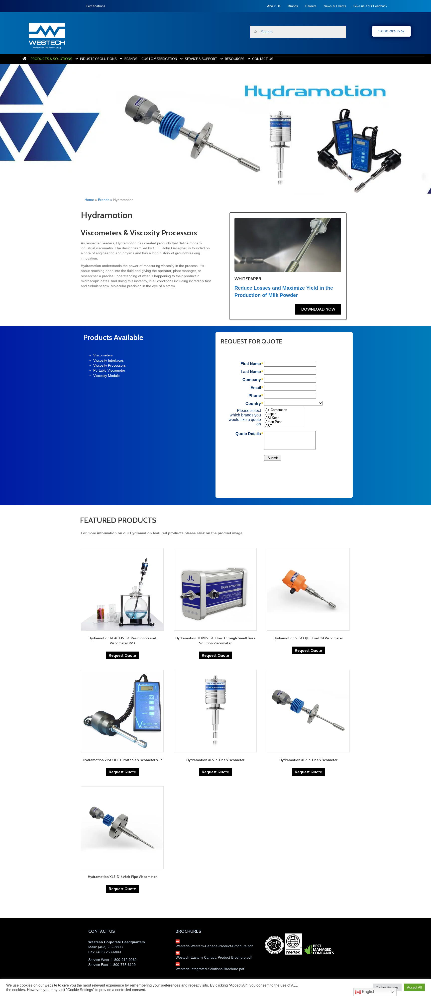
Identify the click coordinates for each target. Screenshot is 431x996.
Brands (293, 6)
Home (89, 200)
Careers (311, 6)
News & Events (335, 6)
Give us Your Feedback (370, 6)
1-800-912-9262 (124, 960)
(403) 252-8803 (110, 947)
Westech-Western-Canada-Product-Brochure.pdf (214, 946)
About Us (274, 6)
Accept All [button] (414, 987)
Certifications (96, 6)
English (368, 992)
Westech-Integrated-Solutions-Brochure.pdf (210, 969)
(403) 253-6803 (108, 952)
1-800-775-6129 (123, 965)
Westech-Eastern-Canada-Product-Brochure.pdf (214, 957)
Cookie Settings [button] (387, 987)
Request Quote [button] (122, 655)
